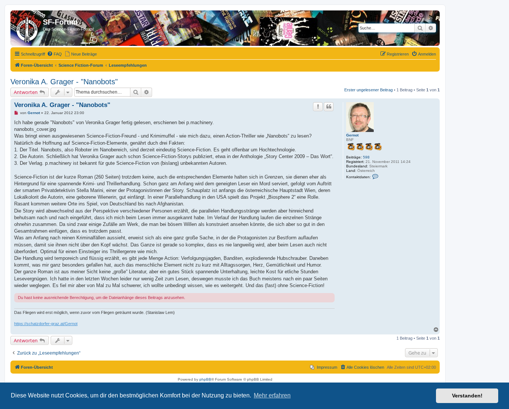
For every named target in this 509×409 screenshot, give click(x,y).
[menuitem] (54, 54)
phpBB (205, 379)
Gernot (352, 135)
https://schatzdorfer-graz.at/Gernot (46, 323)
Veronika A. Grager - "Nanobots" (64, 82)
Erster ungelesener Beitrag (368, 90)
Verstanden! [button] (467, 396)
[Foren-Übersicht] (27, 28)
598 (366, 157)
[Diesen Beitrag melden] (318, 106)
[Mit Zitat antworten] (328, 106)
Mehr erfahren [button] (272, 395)
